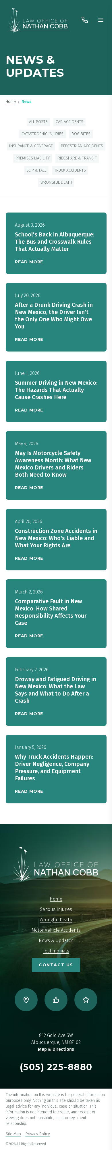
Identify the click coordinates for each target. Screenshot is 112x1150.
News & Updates (56, 940)
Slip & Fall (36, 170)
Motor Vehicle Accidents (56, 930)
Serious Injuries (56, 909)
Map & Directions (56, 1049)
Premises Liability (33, 158)
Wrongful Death (56, 182)
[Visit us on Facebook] (56, 999)
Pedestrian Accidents (82, 146)
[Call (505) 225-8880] (84, 20)
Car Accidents (69, 121)
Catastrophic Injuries (42, 133)
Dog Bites (81, 133)
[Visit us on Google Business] (26, 999)
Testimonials (56, 951)
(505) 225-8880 (56, 1067)
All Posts (38, 121)
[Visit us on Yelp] (85, 999)
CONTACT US (56, 964)
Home (11, 101)
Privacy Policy (38, 1134)
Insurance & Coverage (31, 146)
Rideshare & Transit (77, 158)
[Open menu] (101, 20)
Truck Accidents (70, 170)
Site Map (13, 1134)
